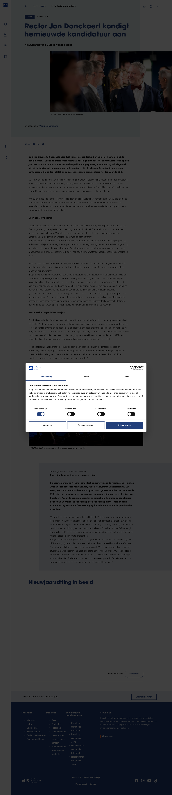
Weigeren (47, 425)
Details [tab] (86, 377)
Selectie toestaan (86, 425)
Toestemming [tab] (45, 377)
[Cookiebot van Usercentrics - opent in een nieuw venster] (132, 368)
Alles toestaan (124, 425)
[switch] (71, 414)
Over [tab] (126, 377)
